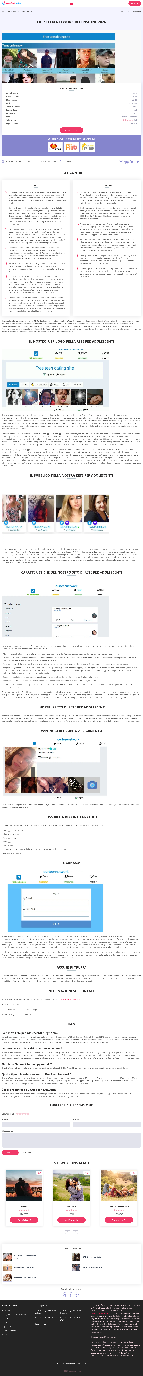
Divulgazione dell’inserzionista (14, 1314)
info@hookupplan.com (100, 1313)
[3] (22, 1114)
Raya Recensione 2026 (92, 1267)
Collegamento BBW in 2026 (46, 1317)
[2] (20, 1114)
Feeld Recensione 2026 (24, 1267)
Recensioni (6, 1310)
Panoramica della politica (12, 1334)
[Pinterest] (138, 162)
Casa (59, 1363)
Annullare (25, 1152)
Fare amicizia (40, 1324)
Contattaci (81, 1363)
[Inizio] (15, 3)
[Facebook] (121, 162)
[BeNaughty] (55, 147)
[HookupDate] (7, 1257)
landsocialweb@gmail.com (69, 999)
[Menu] (71, 3)
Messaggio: (7, 1131)
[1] (17, 1114)
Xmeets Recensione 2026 (25, 1277)
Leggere (24, 1214)
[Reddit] (65, 1294)
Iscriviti (134, 3)
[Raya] (76, 1267)
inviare (10, 1152)
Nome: (5, 1119)
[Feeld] (7, 1267)
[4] (25, 1114)
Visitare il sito (71, 130)
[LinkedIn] (126, 162)
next (75, 1232)
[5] (28, 1114)
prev (67, 1232)
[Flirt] (71, 147)
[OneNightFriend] (87, 147)
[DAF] (76, 1257)
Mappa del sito (69, 1363)
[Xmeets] (7, 1278)
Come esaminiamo (10, 1330)
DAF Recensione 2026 (92, 1257)
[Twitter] (132, 162)
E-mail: (76, 1119)
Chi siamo (6, 1318)
